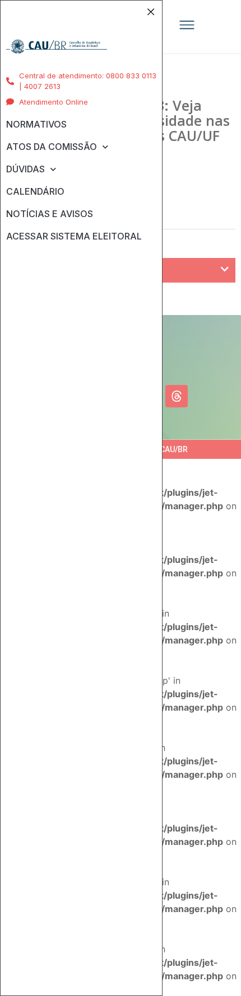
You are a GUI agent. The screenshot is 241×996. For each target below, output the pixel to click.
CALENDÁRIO (35, 191)
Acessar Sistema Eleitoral (74, 236)
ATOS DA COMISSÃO (51, 146)
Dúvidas (25, 169)
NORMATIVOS (36, 124)
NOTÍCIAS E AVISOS (49, 213)
